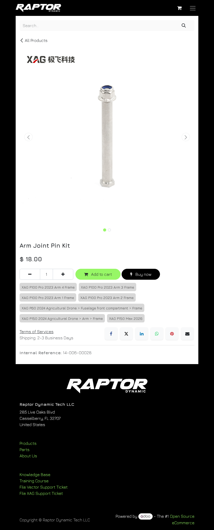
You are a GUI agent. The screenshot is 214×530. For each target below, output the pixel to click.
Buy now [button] (142, 274)
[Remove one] (30, 274)
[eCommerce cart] (179, 8)
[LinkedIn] (141, 333)
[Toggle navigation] (192, 8)
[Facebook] (111, 333)
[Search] (183, 25)
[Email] (187, 333)
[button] (28, 137)
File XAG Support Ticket (41, 493)
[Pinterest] (172, 333)
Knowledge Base (35, 474)
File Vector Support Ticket (44, 487)
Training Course (34, 480)
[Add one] (63, 274)
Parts (24, 449)
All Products (36, 40)
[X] (126, 333)
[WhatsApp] (157, 333)
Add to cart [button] (101, 274)
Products (28, 443)
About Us (28, 455)
